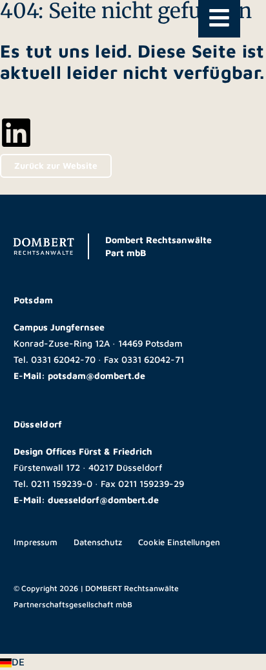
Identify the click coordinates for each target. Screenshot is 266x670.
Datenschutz (98, 542)
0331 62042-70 (63, 359)
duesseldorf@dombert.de (103, 499)
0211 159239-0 (61, 483)
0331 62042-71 (152, 359)
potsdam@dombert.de (96, 375)
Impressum (35, 542)
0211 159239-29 (151, 483)
